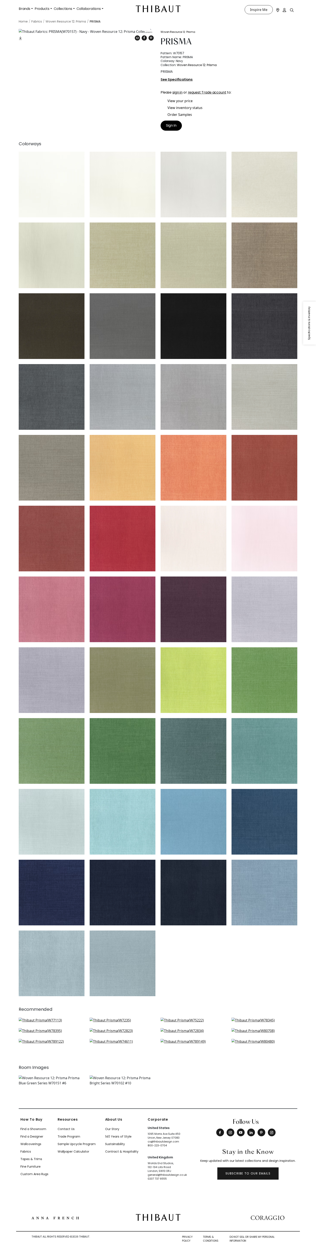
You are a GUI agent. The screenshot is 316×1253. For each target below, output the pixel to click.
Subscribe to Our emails (247, 1173)
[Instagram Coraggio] (272, 1132)
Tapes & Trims (31, 1159)
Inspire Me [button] (258, 9)
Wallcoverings (30, 1144)
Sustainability (115, 1144)
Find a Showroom (33, 1129)
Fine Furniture (30, 1166)
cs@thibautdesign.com (163, 1141)
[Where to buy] (277, 9)
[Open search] (292, 10)
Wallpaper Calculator (73, 1151)
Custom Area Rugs (34, 1174)
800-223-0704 (157, 1145)
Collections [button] (63, 8)
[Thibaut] (158, 1217)
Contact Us (66, 1129)
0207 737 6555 (157, 1178)
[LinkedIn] (251, 1132)
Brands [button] (24, 8)
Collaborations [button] (89, 8)
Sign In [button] (171, 125)
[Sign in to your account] (285, 9)
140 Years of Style (118, 1136)
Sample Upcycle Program (77, 1144)
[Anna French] (55, 1217)
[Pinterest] (151, 38)
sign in (177, 92)
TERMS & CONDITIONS (210, 1238)
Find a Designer (31, 1136)
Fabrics (25, 1151)
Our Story (112, 1129)
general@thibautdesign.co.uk (167, 1175)
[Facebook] (220, 1132)
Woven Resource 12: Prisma (178, 32)
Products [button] (42, 8)
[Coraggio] (267, 1217)
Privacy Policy (187, 1238)
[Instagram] (230, 1132)
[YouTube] (241, 1132)
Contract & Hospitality (121, 1151)
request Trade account (207, 92)
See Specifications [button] (177, 79)
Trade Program (69, 1136)
